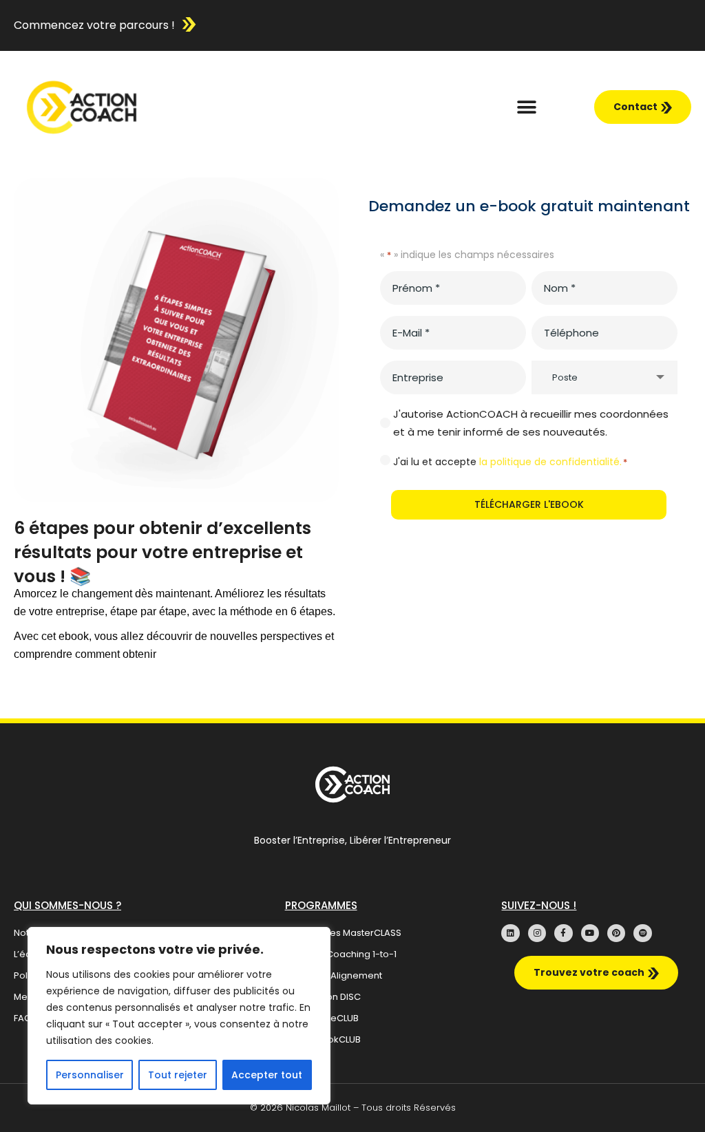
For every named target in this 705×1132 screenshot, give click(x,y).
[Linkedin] (510, 933)
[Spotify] (642, 933)
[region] (179, 1015)
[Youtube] (590, 933)
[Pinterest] (616, 933)
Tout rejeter (177, 1075)
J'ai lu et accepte (510, 462)
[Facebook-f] (563, 933)
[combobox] (604, 377)
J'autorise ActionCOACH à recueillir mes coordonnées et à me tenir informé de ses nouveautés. (531, 423)
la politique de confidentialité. (550, 462)
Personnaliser (90, 1075)
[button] (527, 107)
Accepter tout (266, 1075)
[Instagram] (537, 933)
